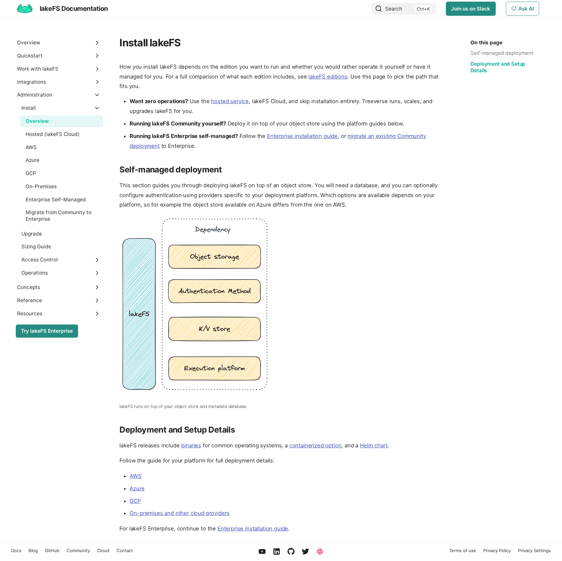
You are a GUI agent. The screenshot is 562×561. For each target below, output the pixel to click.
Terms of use (462, 550)
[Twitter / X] (305, 552)
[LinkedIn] (276, 552)
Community (78, 550)
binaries (191, 445)
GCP (135, 501)
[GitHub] (291, 552)
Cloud (103, 550)
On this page (486, 42)
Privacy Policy (497, 550)
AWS (136, 476)
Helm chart (373, 445)
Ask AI (526, 9)
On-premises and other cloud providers (180, 513)
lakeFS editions (327, 76)
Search (393, 9)
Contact (124, 550)
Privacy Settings (534, 550)
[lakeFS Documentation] (24, 8)
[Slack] (319, 552)
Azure (137, 488)
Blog (33, 550)
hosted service (230, 101)
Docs (16, 550)
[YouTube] (262, 552)
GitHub (52, 550)
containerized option (315, 445)
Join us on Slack (470, 9)
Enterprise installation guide (302, 136)
